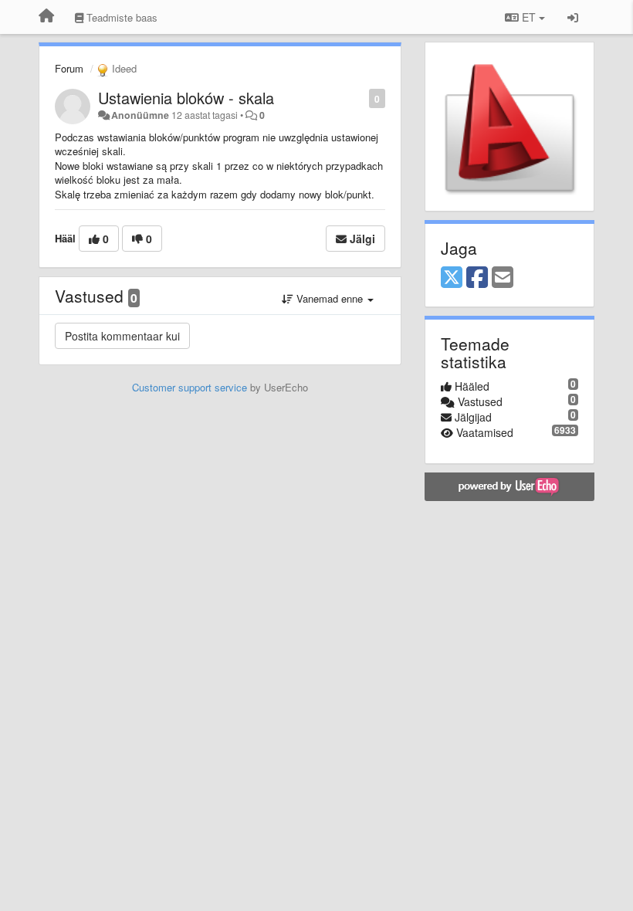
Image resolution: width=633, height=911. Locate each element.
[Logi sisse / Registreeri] (573, 17)
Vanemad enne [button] (329, 298)
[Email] (502, 278)
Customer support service (189, 387)
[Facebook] (477, 278)
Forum (69, 68)
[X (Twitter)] (451, 278)
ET (529, 17)
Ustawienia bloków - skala (186, 97)
